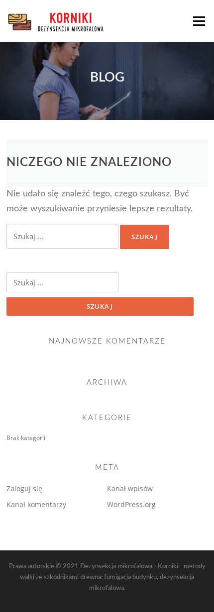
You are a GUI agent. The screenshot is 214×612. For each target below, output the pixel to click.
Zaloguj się (24, 488)
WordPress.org (131, 504)
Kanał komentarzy (36, 504)
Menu (198, 21)
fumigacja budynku (130, 577)
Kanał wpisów (130, 488)
